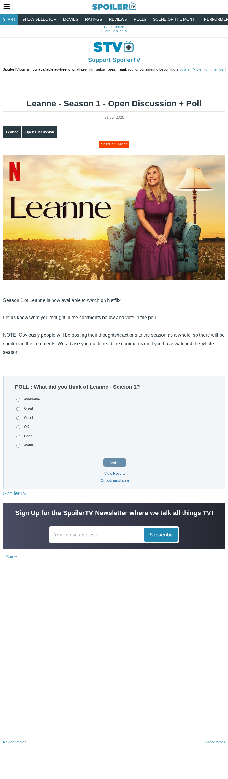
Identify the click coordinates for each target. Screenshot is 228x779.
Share (11, 556)
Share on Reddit (114, 144)
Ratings (93, 19)
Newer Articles (14, 742)
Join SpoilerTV (115, 31)
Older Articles (214, 742)
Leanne (12, 132)
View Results (114, 473)
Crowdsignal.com (115, 481)
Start (9, 19)
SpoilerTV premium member (202, 69)
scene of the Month (175, 19)
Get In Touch (114, 27)
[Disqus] (114, 659)
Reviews (118, 19)
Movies (70, 19)
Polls (140, 19)
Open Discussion (39, 132)
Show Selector (39, 19)
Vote (114, 462)
